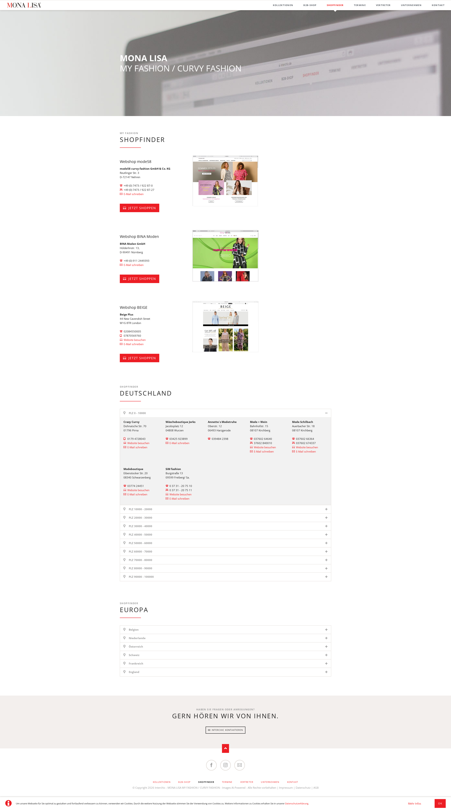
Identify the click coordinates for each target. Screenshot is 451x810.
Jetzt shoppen (141, 208)
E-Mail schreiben (134, 194)
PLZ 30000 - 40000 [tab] (140, 526)
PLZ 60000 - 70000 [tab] (140, 551)
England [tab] (134, 672)
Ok (440, 803)
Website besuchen (135, 340)
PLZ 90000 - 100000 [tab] (141, 576)
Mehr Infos (414, 803)
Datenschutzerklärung (296, 803)
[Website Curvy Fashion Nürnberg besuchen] (225, 255)
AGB (316, 787)
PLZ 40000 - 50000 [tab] (140, 534)
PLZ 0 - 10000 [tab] (137, 413)
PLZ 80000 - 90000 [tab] (140, 568)
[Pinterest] (239, 765)
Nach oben (225, 748)
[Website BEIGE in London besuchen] (225, 326)
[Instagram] (225, 765)
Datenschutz (303, 787)
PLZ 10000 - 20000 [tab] (140, 509)
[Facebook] (211, 765)
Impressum (286, 787)
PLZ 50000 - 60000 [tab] (140, 543)
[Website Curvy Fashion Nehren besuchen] (225, 181)
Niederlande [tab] (137, 638)
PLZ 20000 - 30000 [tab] (140, 517)
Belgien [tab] (134, 629)
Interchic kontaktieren (227, 730)
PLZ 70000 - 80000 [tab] (140, 560)
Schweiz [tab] (134, 655)
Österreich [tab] (136, 646)
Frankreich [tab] (136, 663)
